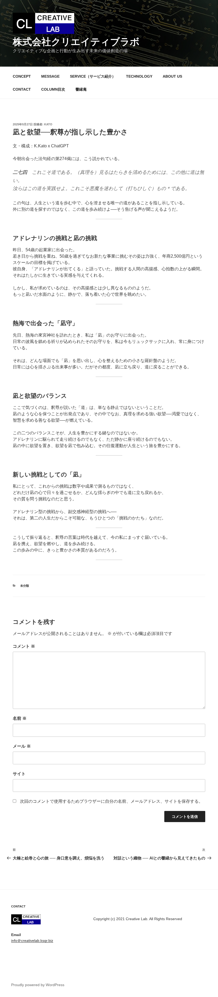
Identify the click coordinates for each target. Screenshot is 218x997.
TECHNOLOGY (139, 76)
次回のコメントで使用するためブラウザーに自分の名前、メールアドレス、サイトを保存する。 (111, 801)
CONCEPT (22, 76)
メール (22, 746)
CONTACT (22, 89)
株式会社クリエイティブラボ (76, 41)
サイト (19, 773)
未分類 (24, 585)
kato (48, 124)
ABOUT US (172, 76)
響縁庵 (81, 89)
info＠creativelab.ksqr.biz (32, 940)
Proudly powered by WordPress (37, 985)
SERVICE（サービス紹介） (93, 76)
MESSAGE (50, 76)
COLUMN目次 (53, 89)
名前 (20, 718)
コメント (24, 646)
